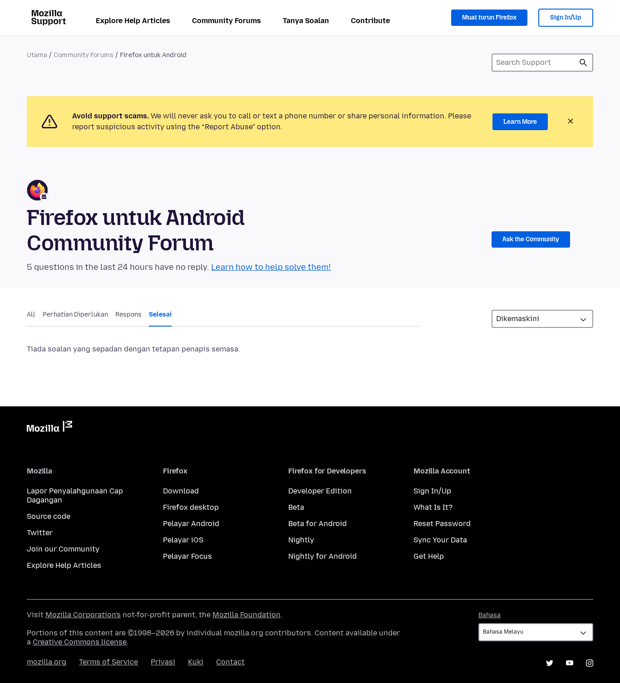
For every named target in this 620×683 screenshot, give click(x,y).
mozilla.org (46, 662)
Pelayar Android (191, 523)
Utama (37, 55)
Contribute (370, 20)
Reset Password (442, 523)
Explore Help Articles (133, 20)
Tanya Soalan (306, 20)
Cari (583, 62)
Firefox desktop (191, 507)
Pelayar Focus (187, 556)
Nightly (301, 540)
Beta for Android (317, 523)
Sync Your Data (440, 540)
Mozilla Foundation (246, 614)
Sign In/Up (565, 17)
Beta (296, 507)
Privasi (163, 662)
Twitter (40, 532)
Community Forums (226, 20)
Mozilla (49, 428)
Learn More (520, 122)
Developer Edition (320, 491)
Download (181, 491)
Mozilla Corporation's (83, 614)
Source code (48, 516)
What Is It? (433, 507)
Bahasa (489, 615)
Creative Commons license (80, 642)
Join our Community (63, 549)
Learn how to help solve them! (271, 267)
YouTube (569, 663)
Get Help (428, 556)
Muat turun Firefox (489, 17)
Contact (230, 662)
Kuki (195, 662)
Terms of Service (108, 662)
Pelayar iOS (183, 540)
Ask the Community (530, 239)
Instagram (589, 663)
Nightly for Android (322, 556)
